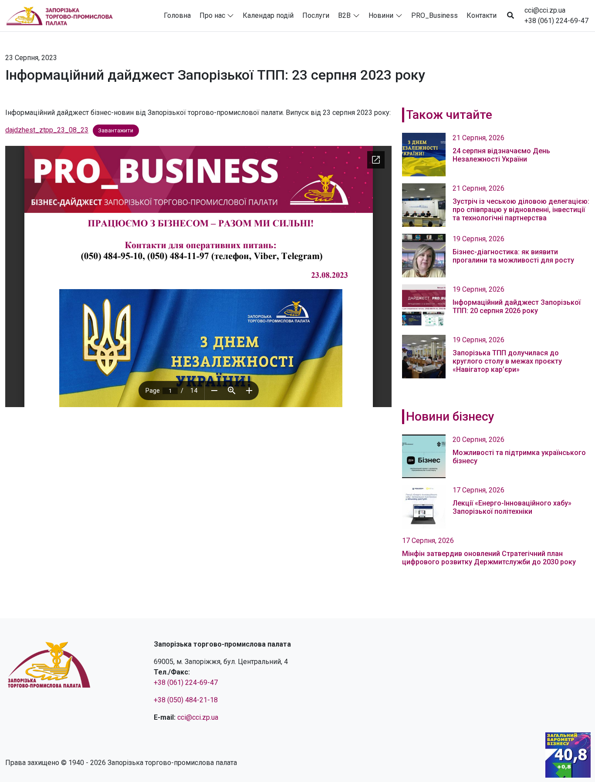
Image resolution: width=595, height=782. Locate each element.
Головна (177, 15)
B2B (344, 15)
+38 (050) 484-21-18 (186, 700)
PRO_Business (434, 15)
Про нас (212, 15)
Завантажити (115, 130)
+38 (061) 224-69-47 (556, 21)
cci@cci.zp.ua (544, 10)
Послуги (315, 15)
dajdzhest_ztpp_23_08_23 (46, 130)
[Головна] (63, 16)
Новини (380, 15)
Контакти (482, 15)
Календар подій (268, 15)
